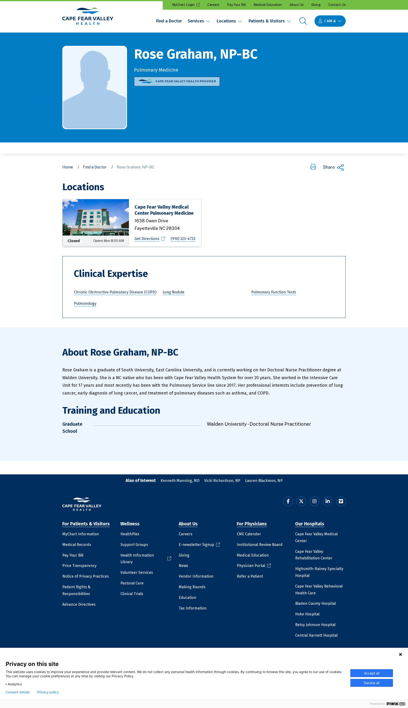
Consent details (18, 692)
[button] (313, 167)
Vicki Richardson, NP (222, 480)
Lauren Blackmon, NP (264, 480)
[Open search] (303, 21)
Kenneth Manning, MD (180, 480)
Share (329, 167)
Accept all (371, 673)
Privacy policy (48, 692)
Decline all (371, 683)
